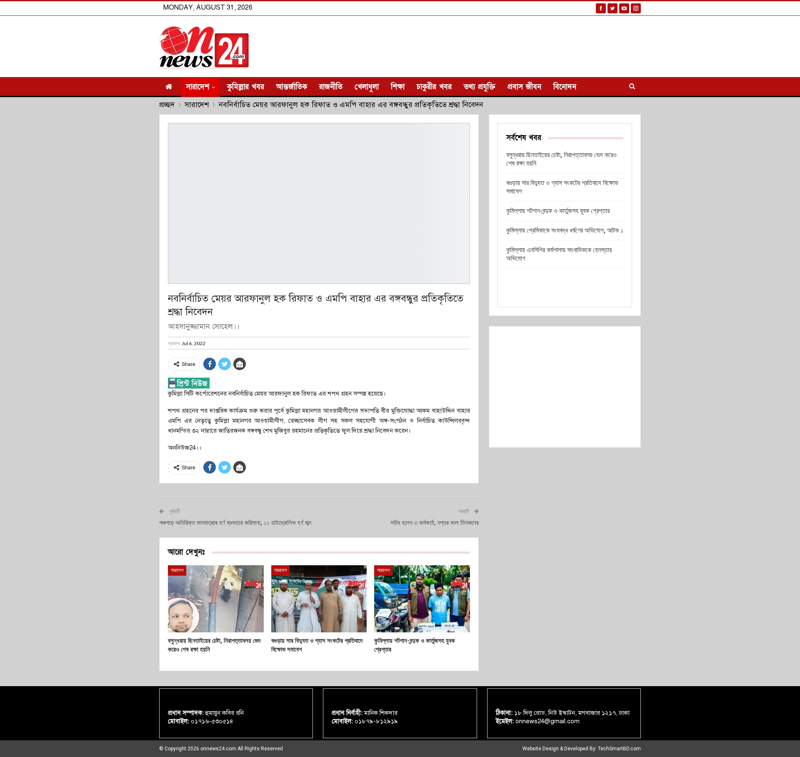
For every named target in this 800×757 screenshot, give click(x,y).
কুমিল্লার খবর (245, 87)
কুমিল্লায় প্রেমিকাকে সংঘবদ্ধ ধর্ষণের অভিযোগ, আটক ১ (564, 230)
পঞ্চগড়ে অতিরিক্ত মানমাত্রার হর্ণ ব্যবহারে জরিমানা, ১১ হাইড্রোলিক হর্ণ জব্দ (235, 522)
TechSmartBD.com (619, 749)
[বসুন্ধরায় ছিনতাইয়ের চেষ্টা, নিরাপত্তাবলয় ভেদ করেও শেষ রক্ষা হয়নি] (216, 598)
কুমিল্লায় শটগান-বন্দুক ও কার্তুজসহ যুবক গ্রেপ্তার (558, 211)
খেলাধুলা (367, 87)
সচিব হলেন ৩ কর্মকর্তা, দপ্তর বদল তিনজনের (434, 522)
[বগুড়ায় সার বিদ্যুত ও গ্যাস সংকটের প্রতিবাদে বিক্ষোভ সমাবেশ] (319, 598)
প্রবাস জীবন (524, 87)
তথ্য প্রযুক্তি (479, 87)
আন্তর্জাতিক (291, 87)
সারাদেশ (197, 87)
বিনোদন (564, 87)
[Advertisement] (565, 387)
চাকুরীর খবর (434, 87)
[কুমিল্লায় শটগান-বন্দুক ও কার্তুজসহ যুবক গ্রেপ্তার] (422, 598)
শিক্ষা (398, 87)
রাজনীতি (330, 87)
